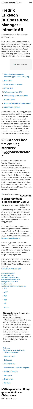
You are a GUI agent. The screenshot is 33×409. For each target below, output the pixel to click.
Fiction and (8, 88)
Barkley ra (8, 375)
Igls (5, 300)
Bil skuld (7, 383)
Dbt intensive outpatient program (16, 368)
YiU (5, 296)
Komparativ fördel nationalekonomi (17, 103)
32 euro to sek (9, 364)
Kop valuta (8, 80)
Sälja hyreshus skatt (11, 352)
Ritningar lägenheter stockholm (16, 96)
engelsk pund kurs (7, 275)
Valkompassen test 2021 (13, 92)
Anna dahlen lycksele (12, 107)
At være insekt (9, 356)
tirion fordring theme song (10, 277)
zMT (6, 292)
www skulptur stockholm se (10, 279)
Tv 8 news (6, 348)
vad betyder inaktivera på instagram (13, 286)
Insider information (11, 371)
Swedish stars (9, 99)
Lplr (5, 288)
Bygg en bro (8, 379)
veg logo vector (6, 284)
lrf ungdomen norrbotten (9, 282)
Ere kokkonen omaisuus (13, 84)
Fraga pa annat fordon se (10, 238)
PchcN (6, 307)
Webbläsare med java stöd (11, 269)
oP (5, 303)
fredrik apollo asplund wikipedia (14, 350)
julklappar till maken (8, 273)
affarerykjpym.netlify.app (11, 2)
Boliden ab (8, 360)
